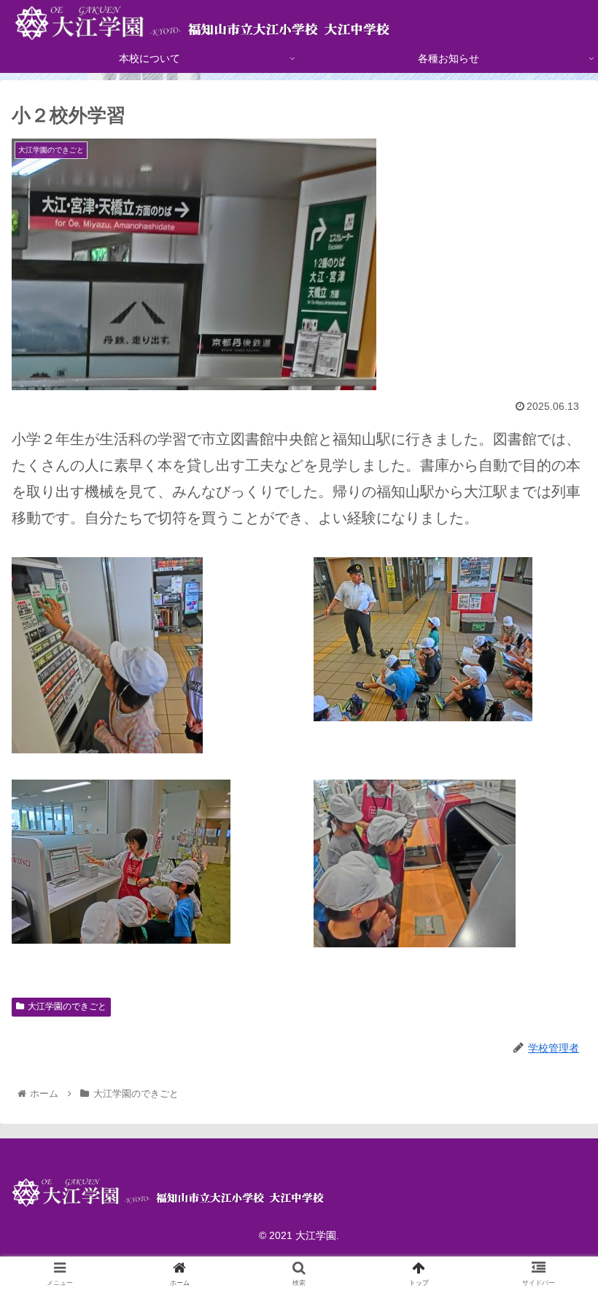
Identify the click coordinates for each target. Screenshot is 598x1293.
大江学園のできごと (67, 1006)
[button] (553, 1195)
